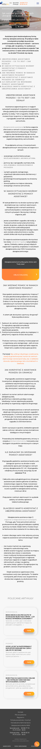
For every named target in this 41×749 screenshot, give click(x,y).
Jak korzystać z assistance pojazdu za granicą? (17, 78)
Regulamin (20, 717)
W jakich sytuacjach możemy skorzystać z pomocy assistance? (18, 68)
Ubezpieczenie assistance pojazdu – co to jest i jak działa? (16, 61)
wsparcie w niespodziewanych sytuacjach (20, 520)
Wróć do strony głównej (6, 3)
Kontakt (20, 712)
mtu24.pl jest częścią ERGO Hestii (20, 740)
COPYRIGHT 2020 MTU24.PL (21, 739)
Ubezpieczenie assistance (13, 127)
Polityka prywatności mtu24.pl (20, 720)
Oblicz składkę (21, 275)
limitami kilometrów (18, 441)
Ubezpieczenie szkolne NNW (20, 725)
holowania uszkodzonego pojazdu (18, 166)
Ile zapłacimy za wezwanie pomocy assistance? (17, 83)
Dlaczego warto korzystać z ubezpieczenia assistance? (18, 88)
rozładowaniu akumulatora (19, 158)
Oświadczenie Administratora (20, 723)
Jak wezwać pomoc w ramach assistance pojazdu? (18, 74)
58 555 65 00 (23, 4)
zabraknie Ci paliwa (18, 242)
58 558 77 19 (23, 2)
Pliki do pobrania (20, 715)
